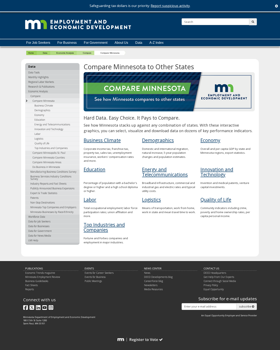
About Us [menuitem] (121, 42)
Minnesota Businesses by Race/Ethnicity (52, 212)
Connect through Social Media (220, 281)
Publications (34, 268)
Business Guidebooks (36, 281)
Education (94, 169)
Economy (210, 140)
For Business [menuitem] (67, 42)
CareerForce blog (153, 281)
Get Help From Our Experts (219, 277)
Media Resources (153, 289)
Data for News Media (39, 235)
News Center (153, 268)
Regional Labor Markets (41, 82)
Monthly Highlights (38, 77)
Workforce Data (36, 216)
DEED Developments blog (158, 277)
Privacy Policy (211, 285)
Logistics (151, 199)
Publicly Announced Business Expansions (52, 188)
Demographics (158, 140)
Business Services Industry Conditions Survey (50, 178)
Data (45, 53)
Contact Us (211, 268)
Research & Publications (41, 86)
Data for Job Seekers (39, 221)
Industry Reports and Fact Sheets (48, 183)
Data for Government (40, 231)
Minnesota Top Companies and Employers (53, 207)
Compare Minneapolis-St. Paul (48, 153)
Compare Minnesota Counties (48, 157)
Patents (34, 198)
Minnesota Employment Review (42, 277)
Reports (29, 289)
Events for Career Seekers (99, 273)
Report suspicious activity (170, 5)
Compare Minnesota (43, 101)
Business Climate (102, 140)
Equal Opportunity (214, 289)
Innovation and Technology (216, 172)
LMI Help (33, 240)
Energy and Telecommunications (165, 172)
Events (89, 268)
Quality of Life (215, 199)
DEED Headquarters (215, 273)
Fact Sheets (31, 285)
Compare (87, 53)
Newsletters (150, 285)
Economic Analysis (65, 53)
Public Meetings (93, 281)
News (147, 273)
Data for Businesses (38, 226)
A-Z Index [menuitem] (156, 42)
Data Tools (34, 72)
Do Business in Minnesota (46, 167)
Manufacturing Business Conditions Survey (53, 171)
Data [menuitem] (138, 42)
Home (31, 53)
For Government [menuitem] (95, 42)
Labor (90, 199)
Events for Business (95, 277)
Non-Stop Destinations (42, 202)
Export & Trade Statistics (43, 193)
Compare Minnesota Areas (46, 162)
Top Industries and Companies (104, 227)
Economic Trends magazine (40, 273)
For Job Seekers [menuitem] (38, 42)
